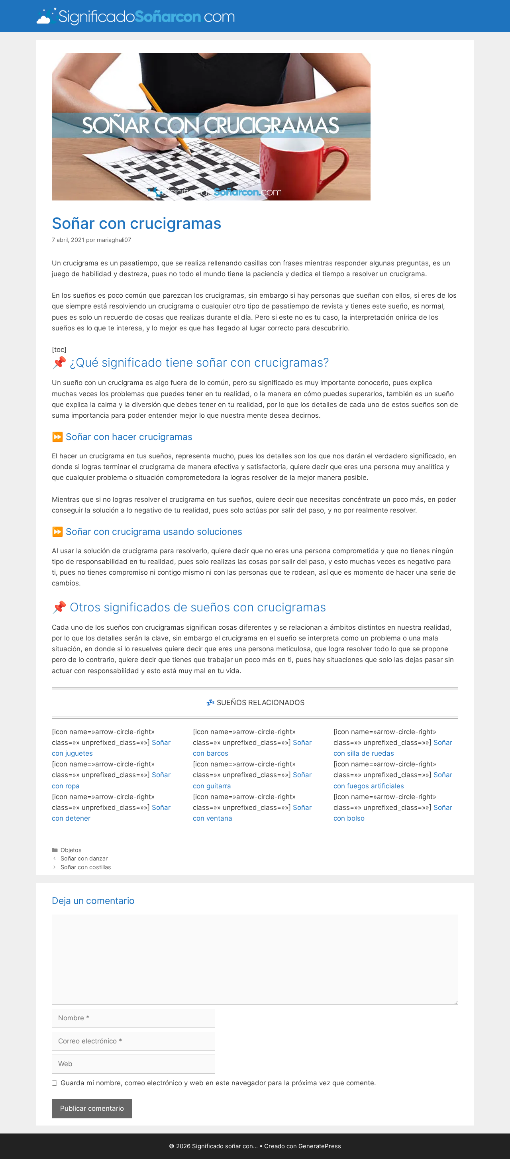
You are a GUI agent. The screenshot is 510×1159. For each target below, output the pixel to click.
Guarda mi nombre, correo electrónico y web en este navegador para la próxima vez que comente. (218, 1083)
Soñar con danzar (84, 858)
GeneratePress (319, 1146)
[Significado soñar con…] (135, 16)
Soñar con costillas (86, 867)
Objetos (71, 850)
